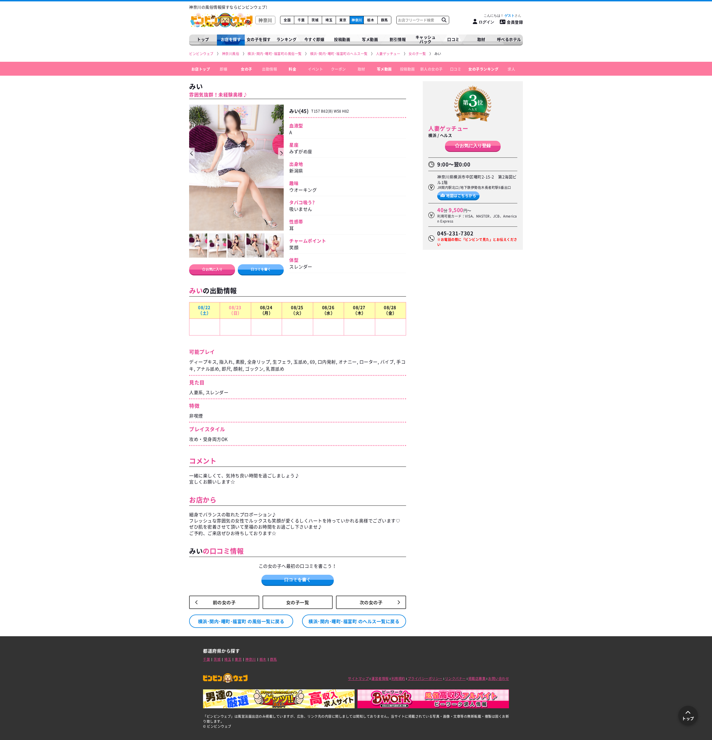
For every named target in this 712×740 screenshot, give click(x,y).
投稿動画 (342, 39)
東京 (342, 20)
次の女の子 (371, 602)
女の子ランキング (483, 68)
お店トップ (200, 68)
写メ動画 (370, 39)
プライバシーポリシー (425, 678)
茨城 (315, 20)
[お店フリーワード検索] (444, 20)
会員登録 (515, 22)
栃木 (370, 20)
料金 (292, 68)
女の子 (246, 68)
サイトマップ (358, 678)
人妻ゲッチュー (448, 128)
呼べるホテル (509, 39)
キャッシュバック (426, 39)
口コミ (453, 39)
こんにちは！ (499, 16)
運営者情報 (380, 678)
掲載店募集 (477, 678)
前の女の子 (224, 602)
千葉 (301, 20)
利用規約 (398, 678)
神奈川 (357, 20)
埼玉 (328, 20)
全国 (287, 20)
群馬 (384, 20)
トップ (203, 39)
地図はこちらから (461, 195)
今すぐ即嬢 (314, 39)
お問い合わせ (498, 678)
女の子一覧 (297, 602)
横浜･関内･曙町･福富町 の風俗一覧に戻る (241, 621)
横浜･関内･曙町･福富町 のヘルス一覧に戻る (353, 621)
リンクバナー (455, 678)
